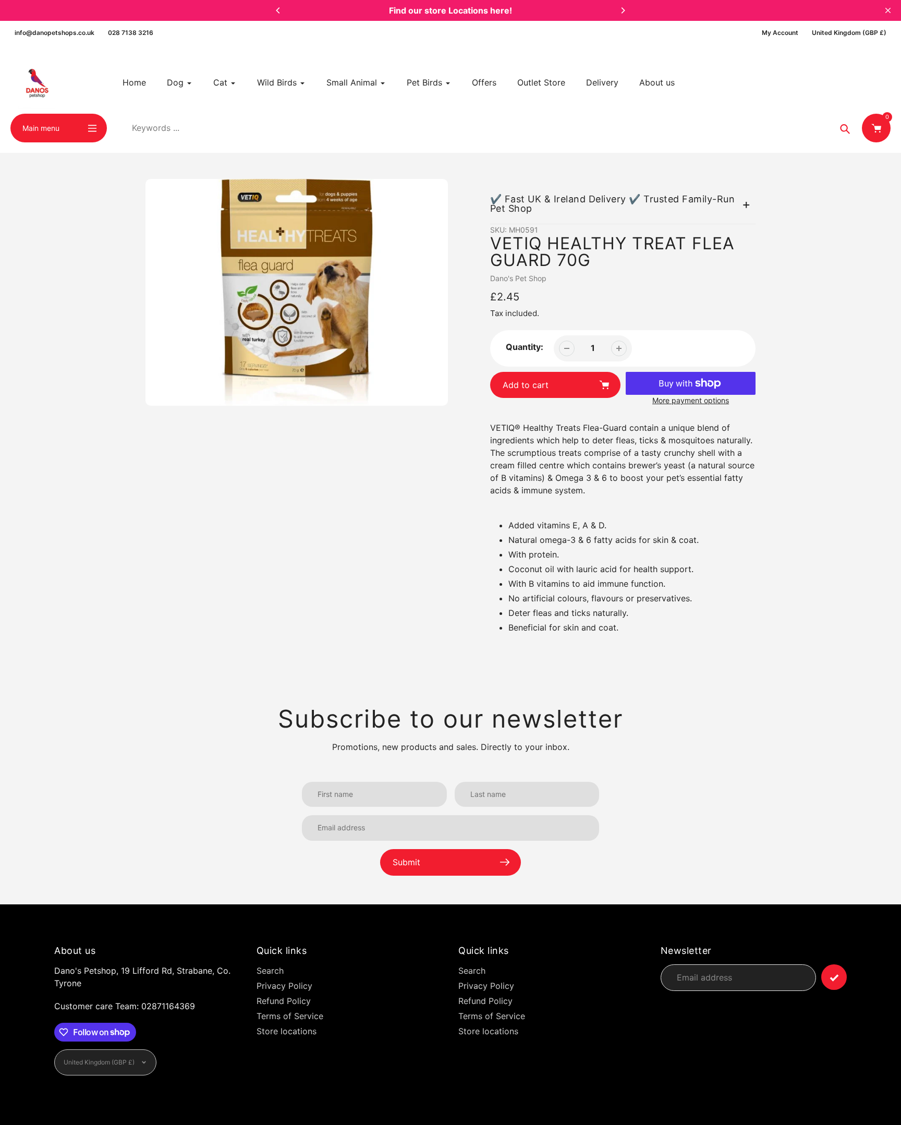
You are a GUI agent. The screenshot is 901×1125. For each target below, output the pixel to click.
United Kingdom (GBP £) (849, 33)
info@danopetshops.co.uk (54, 33)
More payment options (690, 400)
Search (270, 970)
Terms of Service (290, 1016)
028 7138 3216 (130, 33)
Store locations (286, 1031)
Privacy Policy (284, 986)
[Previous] (278, 10)
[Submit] (834, 977)
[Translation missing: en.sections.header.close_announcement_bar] (888, 10)
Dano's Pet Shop (518, 278)
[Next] (622, 10)
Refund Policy (284, 1001)
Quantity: (524, 347)
